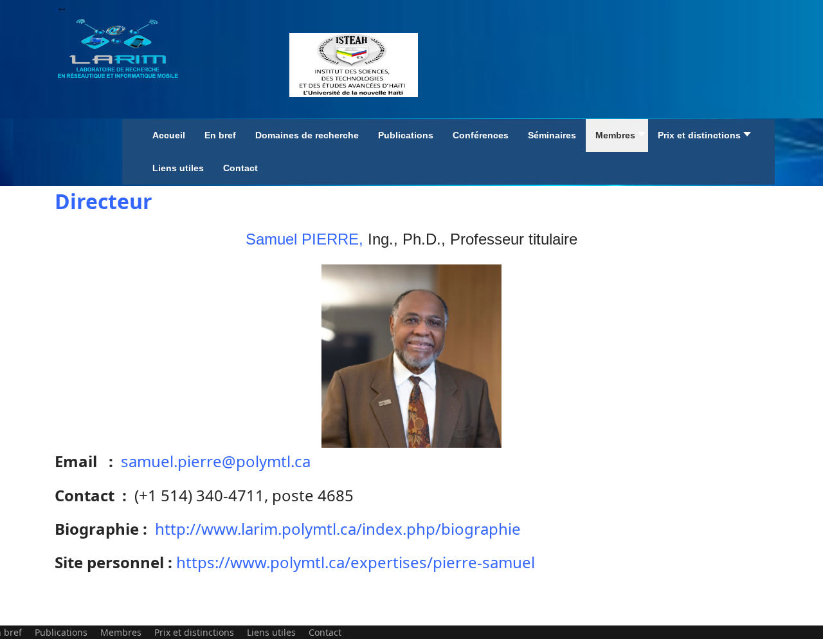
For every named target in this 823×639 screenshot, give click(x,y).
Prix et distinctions (194, 632)
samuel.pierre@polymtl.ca (216, 461)
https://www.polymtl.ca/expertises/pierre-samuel (355, 562)
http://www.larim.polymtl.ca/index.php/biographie (338, 528)
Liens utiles (271, 632)
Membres (120, 632)
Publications (61, 632)
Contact (325, 632)
